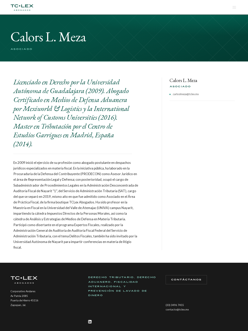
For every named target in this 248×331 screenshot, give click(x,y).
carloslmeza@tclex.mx (185, 94)
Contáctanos (186, 279)
